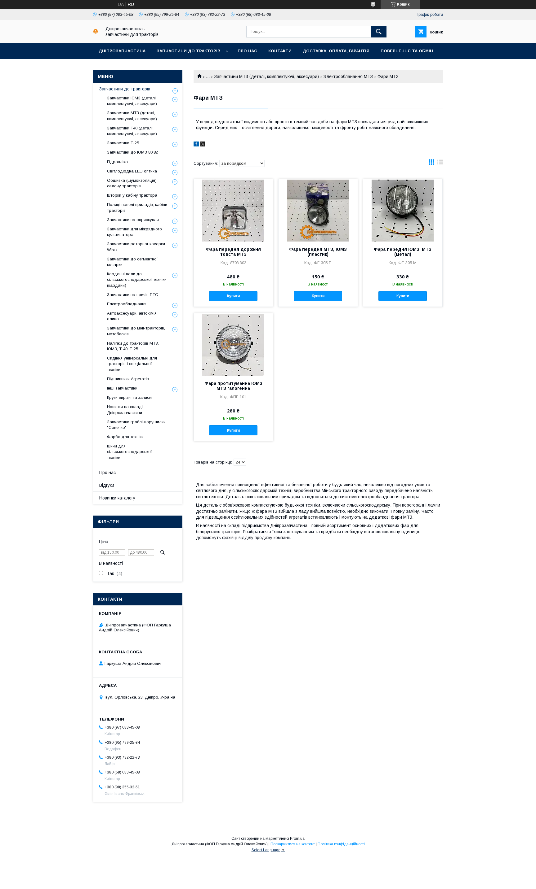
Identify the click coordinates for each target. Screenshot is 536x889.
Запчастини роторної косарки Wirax (136, 247)
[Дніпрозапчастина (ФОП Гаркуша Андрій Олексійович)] (95, 32)
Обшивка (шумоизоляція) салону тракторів (132, 183)
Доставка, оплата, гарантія (336, 51)
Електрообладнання (126, 304)
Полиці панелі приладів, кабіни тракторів (137, 207)
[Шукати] (378, 31)
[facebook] (196, 144)
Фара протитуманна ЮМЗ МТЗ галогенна (233, 386)
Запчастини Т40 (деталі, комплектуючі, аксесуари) (132, 131)
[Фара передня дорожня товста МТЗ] (233, 210)
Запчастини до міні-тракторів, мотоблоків (136, 331)
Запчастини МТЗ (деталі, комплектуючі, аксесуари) (266, 76)
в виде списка (440, 163)
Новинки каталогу (117, 497)
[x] (202, 144)
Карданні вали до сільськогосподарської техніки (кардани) (137, 279)
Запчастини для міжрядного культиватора (134, 232)
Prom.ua (297, 838)
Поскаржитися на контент (292, 844)
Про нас (247, 51)
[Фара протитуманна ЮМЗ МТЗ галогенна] (233, 344)
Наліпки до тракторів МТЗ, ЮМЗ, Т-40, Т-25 (133, 346)
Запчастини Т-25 (123, 143)
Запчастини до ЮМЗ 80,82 (132, 152)
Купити (233, 296)
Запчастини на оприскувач (133, 219)
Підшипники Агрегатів (128, 379)
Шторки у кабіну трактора (132, 195)
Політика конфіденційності (341, 844)
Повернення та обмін (407, 51)
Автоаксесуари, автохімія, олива (132, 316)
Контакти (280, 51)
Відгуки (106, 485)
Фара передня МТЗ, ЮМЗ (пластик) (318, 252)
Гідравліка (117, 161)
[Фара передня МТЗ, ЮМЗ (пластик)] (318, 210)
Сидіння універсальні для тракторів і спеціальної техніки (132, 364)
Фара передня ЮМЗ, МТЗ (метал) (402, 252)
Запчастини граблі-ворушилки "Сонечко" (136, 425)
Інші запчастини (122, 388)
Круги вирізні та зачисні (129, 397)
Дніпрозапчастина (122, 51)
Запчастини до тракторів (188, 51)
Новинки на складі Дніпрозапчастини (125, 409)
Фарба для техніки (125, 436)
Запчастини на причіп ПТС (132, 294)
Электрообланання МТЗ (348, 76)
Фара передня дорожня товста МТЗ (233, 252)
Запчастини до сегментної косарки (132, 262)
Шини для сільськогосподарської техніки (129, 452)
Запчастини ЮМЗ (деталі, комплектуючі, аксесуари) (132, 101)
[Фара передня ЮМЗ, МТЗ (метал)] (402, 210)
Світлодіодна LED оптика (132, 171)
